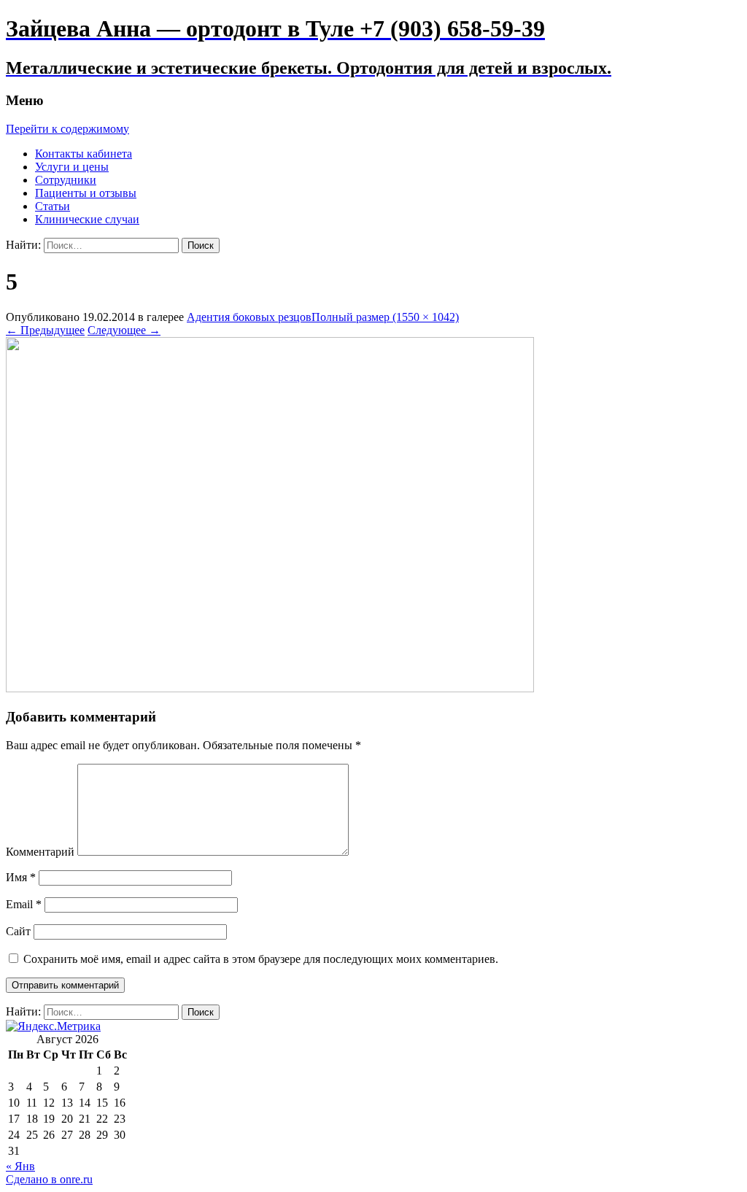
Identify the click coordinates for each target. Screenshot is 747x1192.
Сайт (18, 931)
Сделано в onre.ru (49, 1179)
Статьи (52, 206)
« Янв (20, 1166)
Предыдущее (45, 330)
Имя (21, 877)
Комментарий (40, 851)
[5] (270, 688)
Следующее (124, 330)
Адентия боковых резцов (249, 317)
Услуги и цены (72, 166)
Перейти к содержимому (67, 129)
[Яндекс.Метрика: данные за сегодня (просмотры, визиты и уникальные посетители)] (53, 1026)
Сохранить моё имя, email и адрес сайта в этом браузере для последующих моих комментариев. (260, 959)
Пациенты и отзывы (85, 193)
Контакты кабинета (83, 153)
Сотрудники (65, 180)
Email (24, 904)
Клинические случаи (87, 219)
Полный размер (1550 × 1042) (385, 317)
